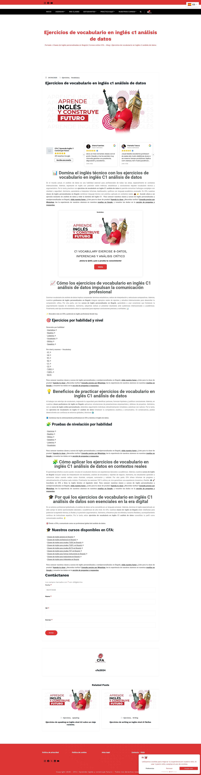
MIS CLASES (74, 12)
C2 (48, 366)
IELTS (49, 375)
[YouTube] (51, 3)
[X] (51, 761)
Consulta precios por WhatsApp (93, 383)
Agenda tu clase (117, 200)
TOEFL (49, 372)
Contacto (135, 752)
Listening (50, 336)
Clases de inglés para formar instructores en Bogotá (66, 554)
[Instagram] (45, 3)
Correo (48, 620)
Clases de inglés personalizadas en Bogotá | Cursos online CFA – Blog (81, 45)
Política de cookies (79, 752)
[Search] (141, 12)
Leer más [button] (89, 164)
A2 (48, 355)
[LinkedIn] (55, 761)
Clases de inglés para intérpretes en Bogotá (63, 559)
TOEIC (49, 369)
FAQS (143, 752)
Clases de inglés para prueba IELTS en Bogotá (64, 548)
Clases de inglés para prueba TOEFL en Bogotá (64, 545)
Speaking (50, 344)
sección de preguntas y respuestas (85, 386)
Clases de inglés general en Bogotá (60, 537)
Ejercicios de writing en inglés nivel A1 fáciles (130, 722)
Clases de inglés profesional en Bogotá (61, 540)
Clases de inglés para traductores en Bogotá (63, 557)
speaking (75, 718)
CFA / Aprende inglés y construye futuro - (93, 772)
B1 (48, 358)
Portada (48, 45)
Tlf (47, 608)
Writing (49, 341)
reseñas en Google (105, 202)
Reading (50, 333)
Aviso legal (106, 752)
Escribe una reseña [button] (64, 160)
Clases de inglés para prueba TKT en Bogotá (63, 551)
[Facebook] (48, 3)
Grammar (50, 431)
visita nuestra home (78, 200)
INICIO (48, 12)
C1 (48, 364)
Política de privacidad (50, 752)
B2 (48, 361)
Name (48, 596)
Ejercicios (65, 78)
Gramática (51, 330)
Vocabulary (75, 78)
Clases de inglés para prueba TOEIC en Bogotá (64, 543)
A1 (48, 352)
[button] (153, 154)
